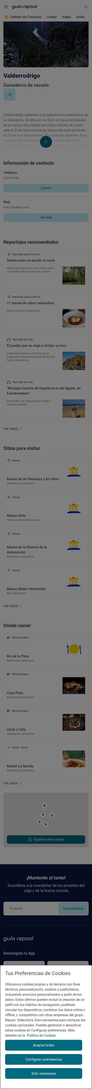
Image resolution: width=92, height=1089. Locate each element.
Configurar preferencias (43, 1059)
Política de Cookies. (41, 1035)
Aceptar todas (43, 1045)
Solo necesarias (43, 1074)
